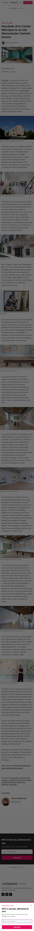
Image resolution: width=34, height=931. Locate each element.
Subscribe (17, 927)
